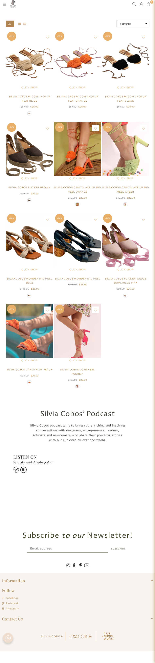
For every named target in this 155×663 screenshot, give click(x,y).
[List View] (24, 24)
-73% (11, 309)
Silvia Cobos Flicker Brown (29, 187)
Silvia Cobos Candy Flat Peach (29, 369)
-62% (11, 36)
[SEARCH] (134, 4)
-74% (11, 127)
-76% (59, 127)
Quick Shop (29, 87)
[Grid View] (19, 24)
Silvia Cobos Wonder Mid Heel (77, 278)
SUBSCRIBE (118, 548)
